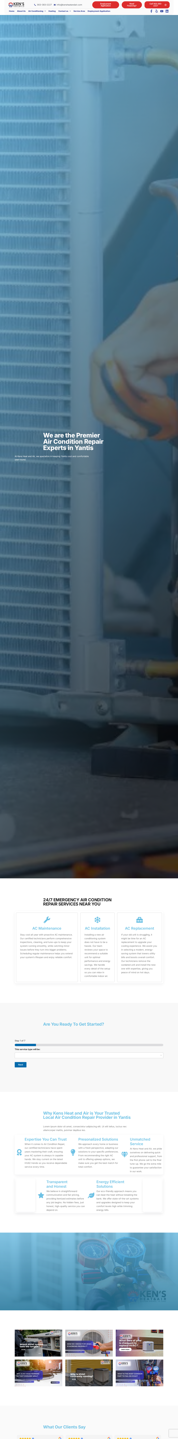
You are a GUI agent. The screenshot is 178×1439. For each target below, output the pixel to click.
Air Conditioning (35, 11)
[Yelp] (156, 11)
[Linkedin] (167, 11)
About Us (21, 11)
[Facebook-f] (151, 11)
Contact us (63, 11)
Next (20, 1064)
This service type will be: (27, 1049)
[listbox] (89, 1055)
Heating (52, 11)
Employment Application (99, 11)
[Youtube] (161, 11)
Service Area (79, 11)
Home (11, 11)
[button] (37, 11)
